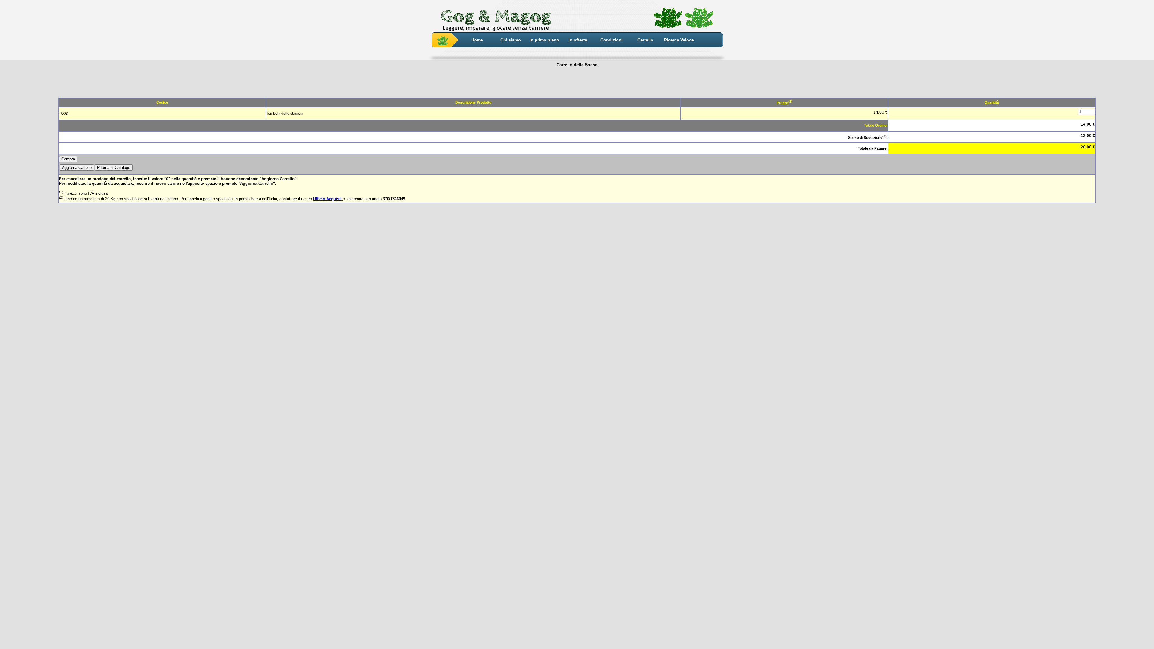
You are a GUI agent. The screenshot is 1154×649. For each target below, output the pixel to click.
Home (477, 40)
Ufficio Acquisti (328, 199)
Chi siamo (510, 40)
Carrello (645, 40)
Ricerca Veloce (679, 40)
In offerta (578, 40)
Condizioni (611, 40)
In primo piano (544, 40)
